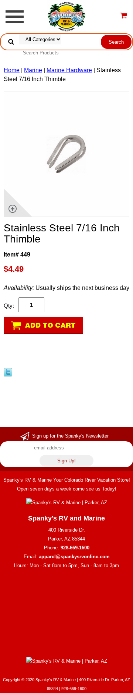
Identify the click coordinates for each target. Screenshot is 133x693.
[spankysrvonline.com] (66, 16)
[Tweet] (8, 374)
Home (12, 70)
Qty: (9, 305)
